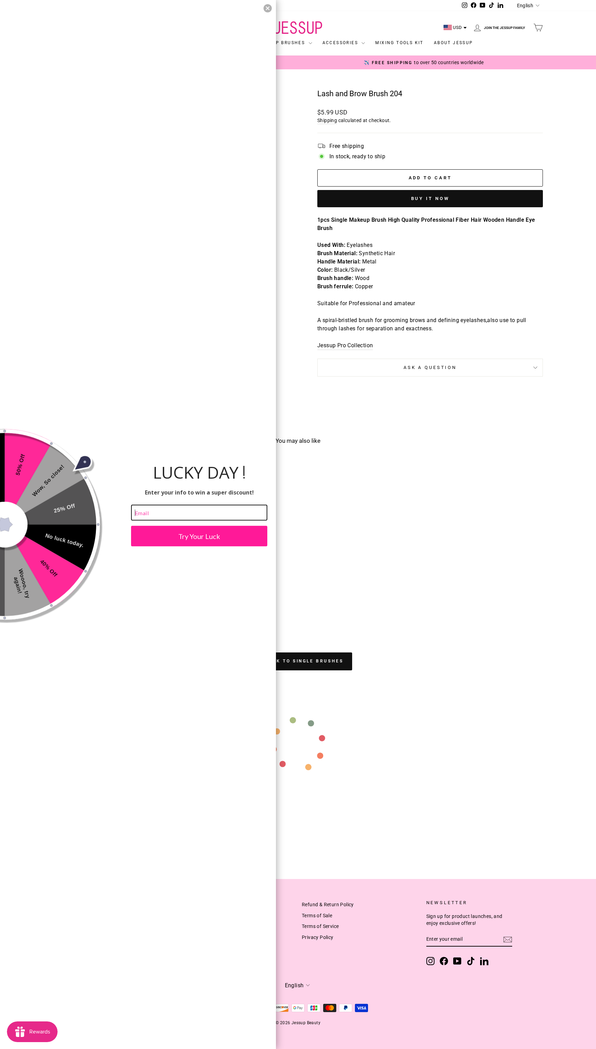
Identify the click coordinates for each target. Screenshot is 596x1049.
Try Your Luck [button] (199, 536)
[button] (268, 8)
